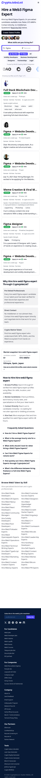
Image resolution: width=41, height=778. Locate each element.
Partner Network (9, 739)
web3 (30, 106)
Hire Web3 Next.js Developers (8, 503)
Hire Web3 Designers (29, 499)
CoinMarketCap (9, 730)
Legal (31, 60)
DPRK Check (8, 678)
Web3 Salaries (8, 638)
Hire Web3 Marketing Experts (10, 558)
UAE (26, 196)
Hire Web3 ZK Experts (10, 499)
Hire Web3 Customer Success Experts (29, 494)
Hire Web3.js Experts (9, 568)
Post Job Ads (8, 669)
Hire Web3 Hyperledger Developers (26, 504)
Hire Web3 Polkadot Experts (9, 530)
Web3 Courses (8, 647)
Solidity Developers (11, 57)
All (30, 54)
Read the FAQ (16, 28)
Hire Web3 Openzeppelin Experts (10, 536)
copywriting (8, 208)
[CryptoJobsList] (12, 3)
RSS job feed (8, 656)
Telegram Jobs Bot (9, 650)
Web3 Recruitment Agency (12, 666)
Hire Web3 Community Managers (10, 514)
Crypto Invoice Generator (12, 758)
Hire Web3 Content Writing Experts (28, 552)
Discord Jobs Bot (9, 653)
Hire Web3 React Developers (8, 508)
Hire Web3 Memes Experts (28, 558)
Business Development (29, 57)
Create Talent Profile (11, 32)
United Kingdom (25, 138)
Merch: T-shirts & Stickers (12, 715)
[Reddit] (16, 622)
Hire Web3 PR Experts (30, 568)
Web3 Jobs (7, 632)
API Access (7, 709)
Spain (22, 170)
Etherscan (7, 727)
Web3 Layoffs (8, 641)
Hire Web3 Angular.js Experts (29, 516)
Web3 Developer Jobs (10, 635)
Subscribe (30, 617)
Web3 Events (8, 644)
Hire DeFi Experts (28, 548)
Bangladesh (30, 230)
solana (23, 106)
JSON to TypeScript (10, 767)
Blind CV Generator (10, 761)
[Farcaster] (24, 622)
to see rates (19, 93)
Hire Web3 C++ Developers (27, 522)
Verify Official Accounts (11, 712)
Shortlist (14, 54)
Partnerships (22, 60)
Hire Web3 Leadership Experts (30, 538)
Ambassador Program (11, 703)
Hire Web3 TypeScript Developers (10, 552)
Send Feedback (9, 696)
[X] (5, 622)
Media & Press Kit (9, 706)
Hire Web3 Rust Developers (7, 525)
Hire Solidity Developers (6, 519)
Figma (6, 240)
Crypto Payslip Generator (11, 755)
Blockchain (8, 106)
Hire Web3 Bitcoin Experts (28, 563)
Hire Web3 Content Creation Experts (9, 563)
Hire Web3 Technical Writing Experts (9, 547)
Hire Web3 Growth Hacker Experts (28, 511)
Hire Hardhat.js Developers (27, 544)
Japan (22, 263)
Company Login (9, 675)
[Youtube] (20, 622)
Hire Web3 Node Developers (8, 494)
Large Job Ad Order (10, 672)
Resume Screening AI (10, 733)
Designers (11, 60)
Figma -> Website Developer (20, 131)
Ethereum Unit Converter (12, 764)
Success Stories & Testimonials (13, 684)
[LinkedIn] (9, 622)
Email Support (8, 700)
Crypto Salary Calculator (11, 749)
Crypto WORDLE (9, 770)
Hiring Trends (8, 681)
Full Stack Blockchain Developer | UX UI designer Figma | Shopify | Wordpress (20, 90)
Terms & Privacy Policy (11, 718)
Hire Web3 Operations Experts (10, 541)
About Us (7, 693)
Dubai (22, 196)
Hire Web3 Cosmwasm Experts (30, 527)
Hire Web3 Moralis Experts (28, 533)
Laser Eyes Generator (10, 752)
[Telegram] (13, 622)
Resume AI (7, 736)
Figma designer (13, 223)
